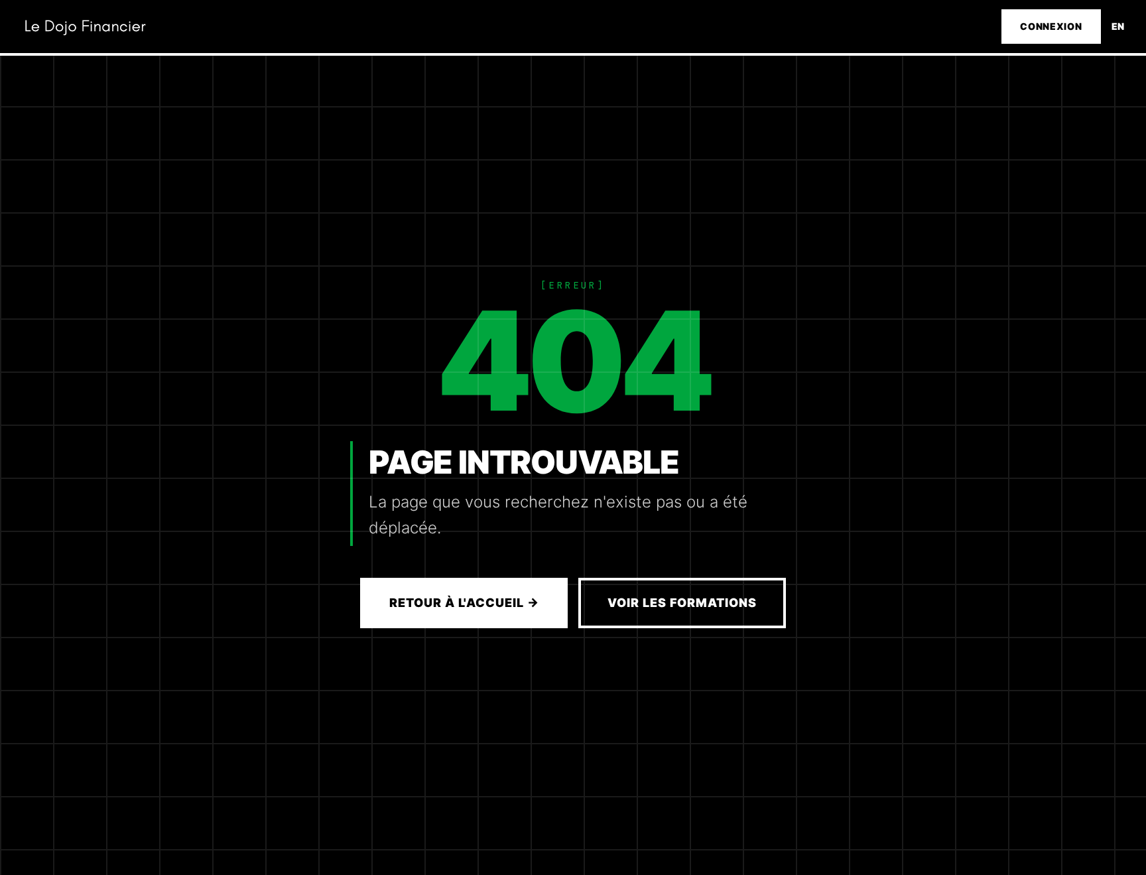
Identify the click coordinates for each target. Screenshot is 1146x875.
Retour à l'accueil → (464, 603)
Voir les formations (681, 603)
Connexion (1051, 26)
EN (1118, 26)
